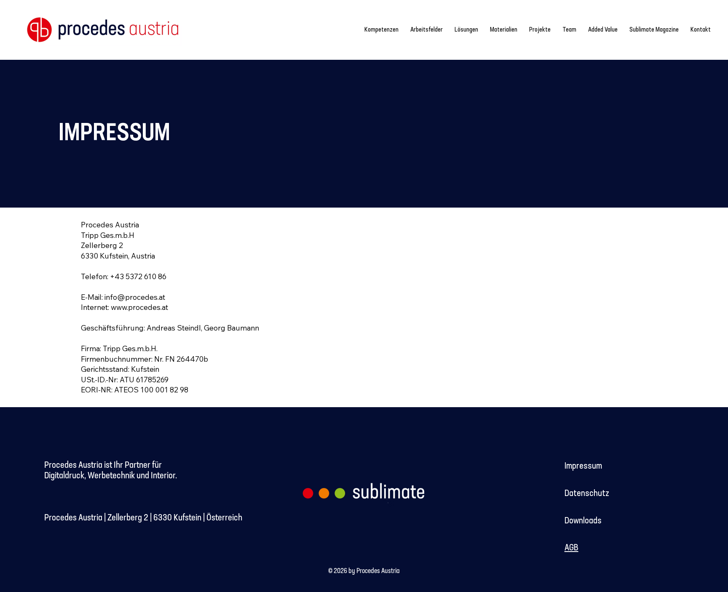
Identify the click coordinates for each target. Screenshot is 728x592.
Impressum (583, 466)
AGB (571, 547)
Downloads (583, 520)
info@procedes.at (134, 296)
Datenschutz (589, 493)
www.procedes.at (139, 307)
